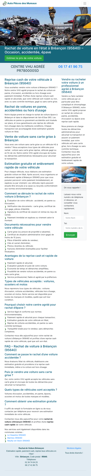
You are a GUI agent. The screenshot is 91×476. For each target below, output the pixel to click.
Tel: (65, 223)
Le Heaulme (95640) (16, 435)
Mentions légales (74, 448)
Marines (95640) (14, 438)
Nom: (66, 213)
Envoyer (70, 235)
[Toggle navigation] (85, 3)
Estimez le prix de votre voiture (24, 58)
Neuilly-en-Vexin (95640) (18, 441)
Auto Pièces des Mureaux (22, 3)
